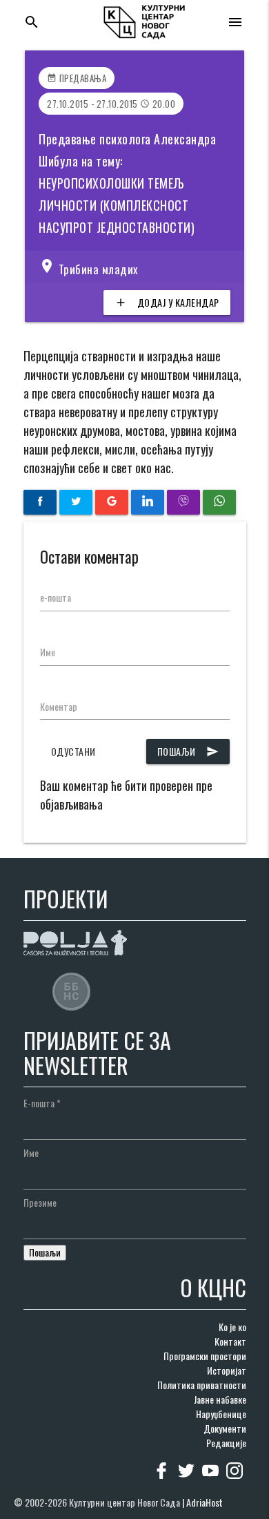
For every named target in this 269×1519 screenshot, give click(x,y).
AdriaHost (204, 1502)
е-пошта (55, 597)
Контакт (230, 1341)
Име (47, 651)
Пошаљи (188, 751)
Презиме (40, 1202)
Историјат (226, 1370)
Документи (224, 1428)
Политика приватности (201, 1384)
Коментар (58, 706)
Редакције (226, 1442)
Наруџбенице (221, 1413)
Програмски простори (204, 1355)
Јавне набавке (220, 1399)
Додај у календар (166, 302)
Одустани (73, 751)
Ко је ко (232, 1326)
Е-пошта (42, 1103)
